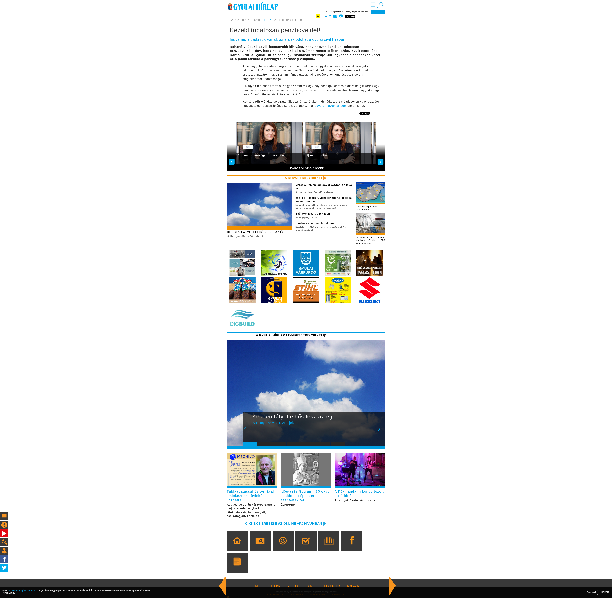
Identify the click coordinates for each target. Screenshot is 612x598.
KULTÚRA (274, 586)
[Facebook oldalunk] (352, 546)
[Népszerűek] (283, 546)
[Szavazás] (306, 546)
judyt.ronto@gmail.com (330, 105)
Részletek (591, 592)
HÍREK (267, 20)
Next (381, 431)
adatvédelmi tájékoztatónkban (22, 590)
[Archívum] (329, 546)
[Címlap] (237, 546)
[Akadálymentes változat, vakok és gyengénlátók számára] (318, 16)
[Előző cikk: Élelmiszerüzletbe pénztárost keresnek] (392, 586)
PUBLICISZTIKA (330, 586)
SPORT (309, 586)
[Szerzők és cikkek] (237, 567)
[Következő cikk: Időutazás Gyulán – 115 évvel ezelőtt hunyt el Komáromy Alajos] (222, 586)
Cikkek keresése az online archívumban (283, 523)
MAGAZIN (353, 586)
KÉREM (605, 592)
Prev (247, 431)
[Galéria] (260, 546)
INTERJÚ (292, 586)
